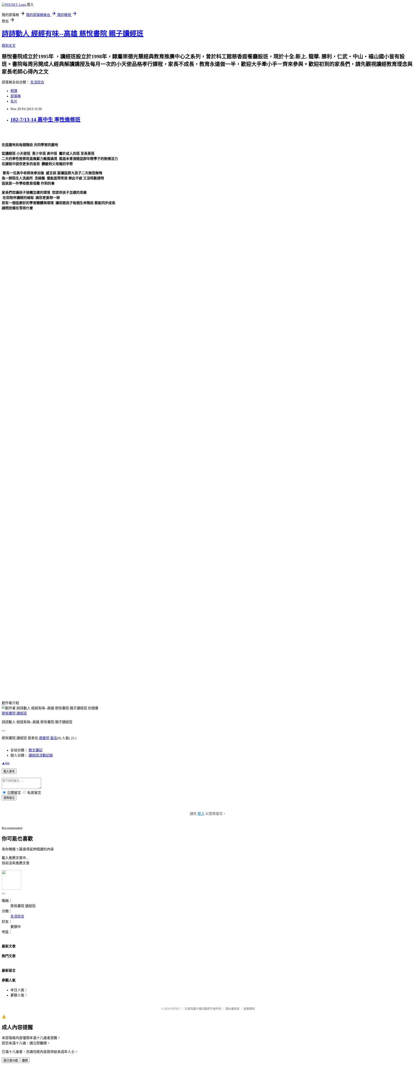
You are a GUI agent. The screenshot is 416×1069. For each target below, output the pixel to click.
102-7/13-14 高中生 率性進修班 (45, 119)
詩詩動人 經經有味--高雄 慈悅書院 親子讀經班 (72, 33)
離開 (25, 1060)
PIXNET (175, 1008)
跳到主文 (9, 45)
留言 (53, 738)
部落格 (15, 96)
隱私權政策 (232, 1008)
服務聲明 (249, 1008)
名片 (13, 101)
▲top (6, 763)
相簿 (13, 91)
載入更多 (9, 771)
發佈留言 (9, 797)
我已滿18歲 (10, 1060)
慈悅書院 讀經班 (14, 713)
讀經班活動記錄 (41, 755)
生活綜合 (37, 82)
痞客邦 (44, 738)
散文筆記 (35, 750)
